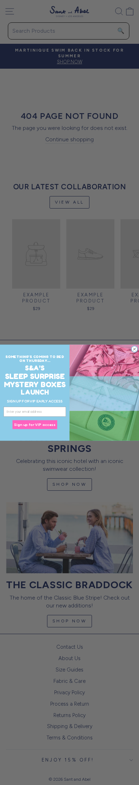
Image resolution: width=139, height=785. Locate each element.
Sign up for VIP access (35, 424)
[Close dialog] (135, 349)
